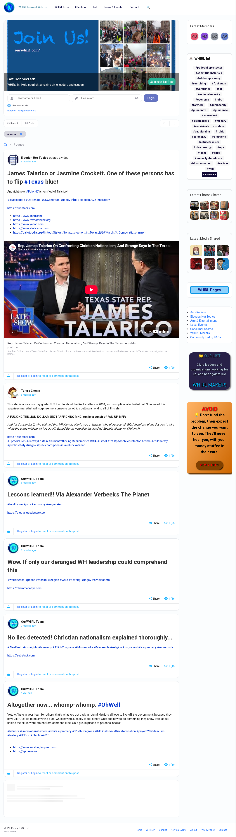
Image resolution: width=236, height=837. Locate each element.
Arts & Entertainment (203, 320)
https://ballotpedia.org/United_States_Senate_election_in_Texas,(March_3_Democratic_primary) (79, 232)
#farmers (197, 105)
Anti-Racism (198, 312)
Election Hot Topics (34, 157)
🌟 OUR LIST (210, 356)
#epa (220, 147)
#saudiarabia (201, 131)
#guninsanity (217, 105)
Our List (163, 830)
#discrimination (201, 163)
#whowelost (209, 115)
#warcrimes (203, 89)
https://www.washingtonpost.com (34, 747)
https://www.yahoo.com (28, 224)
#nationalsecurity (208, 94)
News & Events (113, 7)
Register (11, 110)
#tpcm (202, 152)
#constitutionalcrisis (208, 73)
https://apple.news (25, 751)
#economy (202, 99)
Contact (134, 7)
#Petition (80, 7)
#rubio (220, 131)
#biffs (216, 152)
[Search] (165, 123)
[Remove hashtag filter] (21, 134)
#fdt (219, 89)
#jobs (218, 99)
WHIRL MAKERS (209, 385)
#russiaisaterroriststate (208, 126)
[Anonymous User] (194, 36)
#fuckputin (219, 83)
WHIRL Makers (200, 333)
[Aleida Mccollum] (204, 36)
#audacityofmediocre (209, 158)
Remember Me (20, 105)
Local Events (198, 324)
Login (34, 375)
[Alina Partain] (225, 36)
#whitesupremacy (208, 78)
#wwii (210, 168)
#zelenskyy (199, 136)
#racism (222, 163)
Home (139, 830)
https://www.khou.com (27, 216)
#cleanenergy (202, 147)
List (95, 7)
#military (220, 121)
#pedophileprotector (208, 67)
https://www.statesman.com (31, 228)
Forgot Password (27, 110)
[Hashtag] (174, 123)
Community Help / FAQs (205, 337)
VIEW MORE (209, 174)
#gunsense (220, 110)
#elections (219, 136)
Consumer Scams (201, 329)
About (193, 830)
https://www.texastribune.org (32, 220)
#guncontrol (199, 110)
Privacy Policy (208, 830)
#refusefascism (208, 142)
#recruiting (198, 83)
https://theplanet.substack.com (27, 512)
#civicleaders (200, 121)
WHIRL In (60, 7)
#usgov (19, 144)
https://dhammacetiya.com (24, 588)
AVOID (209, 409)
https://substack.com (21, 208)
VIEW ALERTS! (209, 465)
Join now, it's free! (162, 82)
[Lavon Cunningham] (214, 36)
